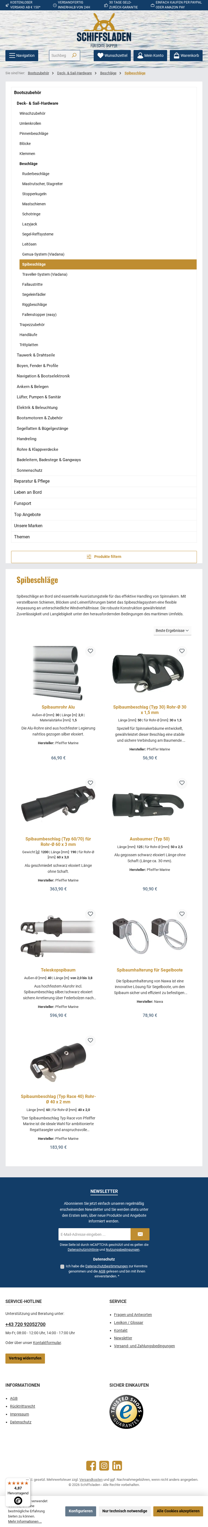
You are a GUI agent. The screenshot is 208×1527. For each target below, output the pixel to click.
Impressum (19, 1414)
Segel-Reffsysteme (37, 234)
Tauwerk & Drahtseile (36, 355)
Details (58, 756)
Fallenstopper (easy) (39, 314)
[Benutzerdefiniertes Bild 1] (126, 1412)
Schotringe (31, 214)
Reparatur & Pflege (32, 481)
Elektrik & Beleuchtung (37, 407)
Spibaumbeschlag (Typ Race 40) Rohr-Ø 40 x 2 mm (58, 1099)
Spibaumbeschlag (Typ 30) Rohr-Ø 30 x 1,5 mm (149, 709)
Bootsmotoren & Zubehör (40, 417)
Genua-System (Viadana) (43, 254)
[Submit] (140, 1234)
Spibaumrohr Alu (58, 707)
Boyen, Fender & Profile (37, 365)
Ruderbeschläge (35, 174)
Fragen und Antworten (133, 1314)
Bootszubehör (27, 92)
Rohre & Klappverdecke (37, 449)
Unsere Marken (28, 525)
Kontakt (121, 1330)
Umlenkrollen (30, 123)
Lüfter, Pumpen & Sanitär (39, 397)
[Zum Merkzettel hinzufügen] (90, 651)
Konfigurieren (81, 1511)
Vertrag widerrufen (25, 1358)
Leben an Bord (28, 492)
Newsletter (123, 1338)
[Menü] (27, 1481)
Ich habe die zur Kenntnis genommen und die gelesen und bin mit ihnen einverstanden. (107, 1271)
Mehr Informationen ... (25, 1521)
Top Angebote (27, 514)
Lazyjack (29, 224)
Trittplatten (29, 345)
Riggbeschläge (34, 304)
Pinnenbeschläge (34, 133)
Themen (22, 536)
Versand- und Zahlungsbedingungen (144, 1346)
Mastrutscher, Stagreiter (42, 184)
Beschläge (29, 164)
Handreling (26, 438)
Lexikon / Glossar (128, 1322)
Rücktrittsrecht (22, 1406)
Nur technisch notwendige (124, 1511)
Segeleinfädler (34, 294)
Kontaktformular (47, 1342)
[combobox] (58, 55)
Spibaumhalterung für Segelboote (150, 970)
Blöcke (25, 143)
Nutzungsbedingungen (122, 1250)
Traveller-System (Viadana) (44, 274)
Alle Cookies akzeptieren (178, 1511)
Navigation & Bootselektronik (43, 376)
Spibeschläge (34, 264)
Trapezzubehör (32, 324)
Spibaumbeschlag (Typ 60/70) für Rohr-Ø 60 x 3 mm (58, 841)
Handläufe (28, 335)
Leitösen (29, 244)
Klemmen (27, 153)
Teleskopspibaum (58, 970)
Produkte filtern (107, 556)
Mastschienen (34, 204)
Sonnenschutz (29, 470)
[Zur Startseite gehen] (104, 30)
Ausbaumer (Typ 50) (150, 839)
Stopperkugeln (34, 194)
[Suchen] (74, 55)
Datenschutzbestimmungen (106, 1266)
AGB (102, 1271)
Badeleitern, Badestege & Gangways (49, 459)
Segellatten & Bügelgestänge (42, 428)
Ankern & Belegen (32, 386)
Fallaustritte (32, 284)
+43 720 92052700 (25, 1324)
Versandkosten (91, 1480)
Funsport (22, 503)
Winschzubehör (33, 113)
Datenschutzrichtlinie (83, 1250)
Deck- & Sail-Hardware (37, 103)
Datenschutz (20, 1422)
